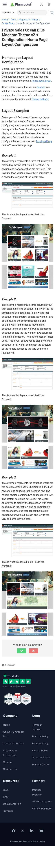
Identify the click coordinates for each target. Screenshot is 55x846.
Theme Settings (39, 99)
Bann (39, 87)
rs (44, 87)
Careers (8, 762)
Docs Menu (6, 12)
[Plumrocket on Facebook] (13, 831)
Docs (13, 19)
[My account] (41, 4)
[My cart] (49, 4)
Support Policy (41, 757)
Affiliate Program (42, 801)
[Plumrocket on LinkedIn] (31, 831)
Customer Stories (13, 743)
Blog (5, 789)
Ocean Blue (7, 23)
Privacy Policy (40, 736)
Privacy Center (41, 764)
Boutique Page (44, 141)
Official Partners (41, 808)
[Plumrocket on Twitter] (22, 831)
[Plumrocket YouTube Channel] (41, 831)
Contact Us (10, 769)
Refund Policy (40, 743)
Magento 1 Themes (28, 19)
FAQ (5, 797)
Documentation (12, 803)
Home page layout (41, 80)
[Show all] (51, 12)
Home (5, 19)
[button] (5, 5)
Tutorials (8, 811)
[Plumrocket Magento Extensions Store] (21, 4)
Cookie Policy (40, 750)
